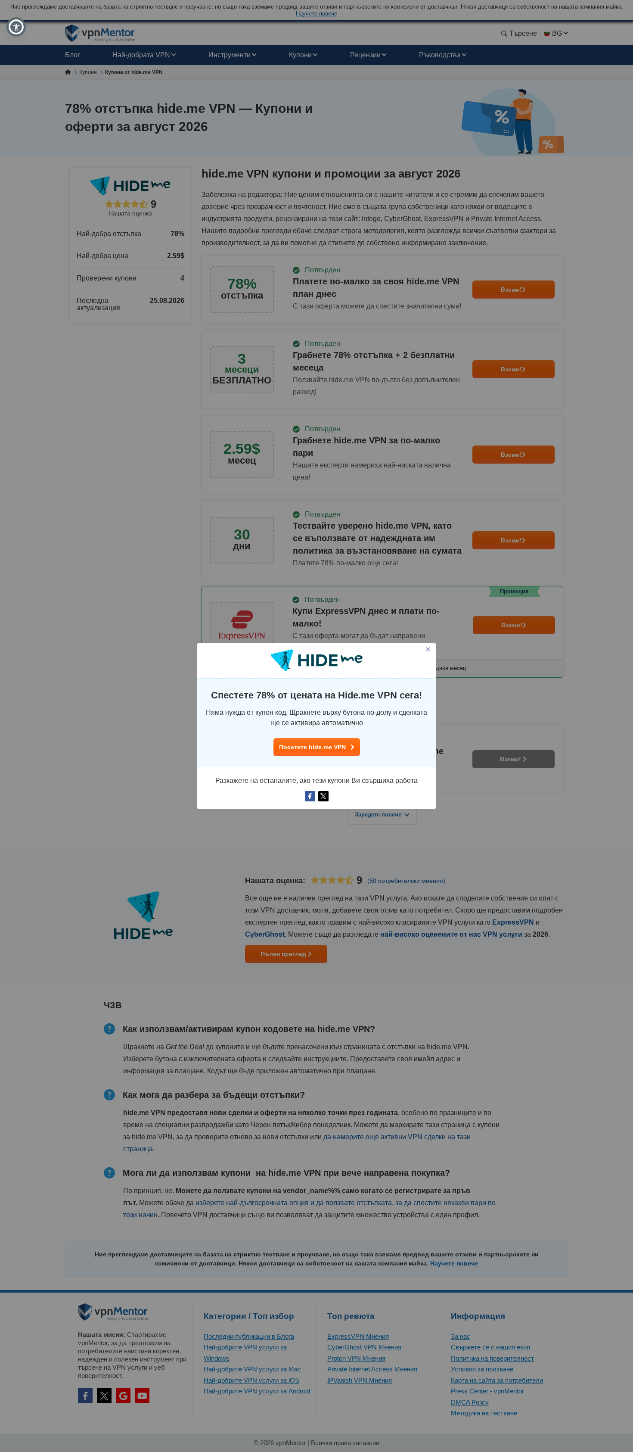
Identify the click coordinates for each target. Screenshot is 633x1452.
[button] (16, 26)
